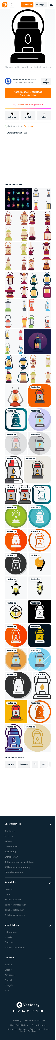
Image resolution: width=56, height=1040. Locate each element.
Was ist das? (28, 126)
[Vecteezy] (4, 4)
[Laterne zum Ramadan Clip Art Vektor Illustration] (18, 402)
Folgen (46, 82)
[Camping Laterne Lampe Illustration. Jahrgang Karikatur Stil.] (15, 343)
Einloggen (40, 4)
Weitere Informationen (17, 133)
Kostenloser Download (28, 93)
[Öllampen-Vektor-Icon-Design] (16, 486)
